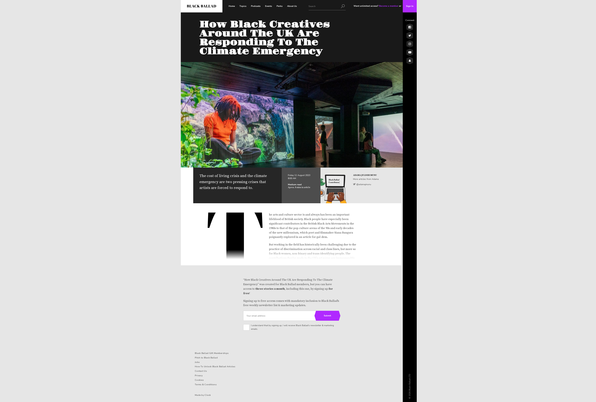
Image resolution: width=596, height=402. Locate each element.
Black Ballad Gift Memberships (211, 353)
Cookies (199, 380)
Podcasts (255, 6)
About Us (292, 6)
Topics (242, 6)
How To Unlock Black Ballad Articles (215, 366)
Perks (279, 6)
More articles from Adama (366, 179)
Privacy (199, 375)
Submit (327, 315)
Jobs (197, 362)
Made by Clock (203, 395)
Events (268, 6)
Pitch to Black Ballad (206, 357)
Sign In (409, 6)
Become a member (388, 5)
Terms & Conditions (206, 384)
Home (232, 6)
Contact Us (201, 371)
